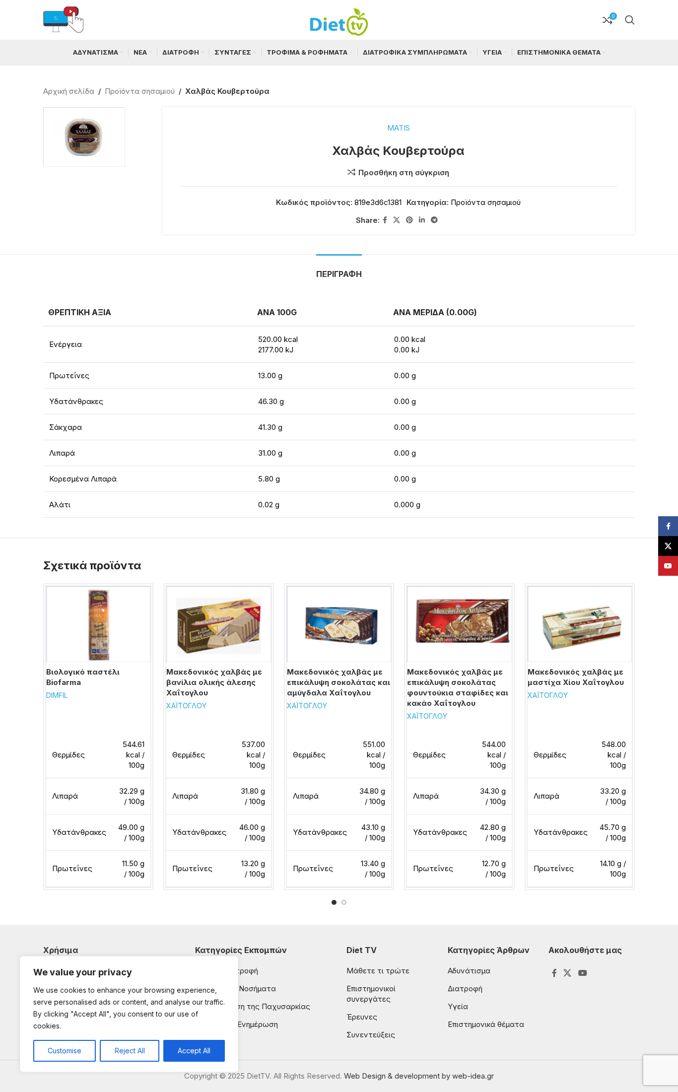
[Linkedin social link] (422, 220)
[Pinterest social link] (409, 220)
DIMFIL (57, 695)
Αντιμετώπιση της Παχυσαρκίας (252, 1006)
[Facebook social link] (385, 220)
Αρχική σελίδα (68, 91)
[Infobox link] (63, 20)
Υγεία (458, 1006)
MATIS (398, 128)
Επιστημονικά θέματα (486, 1024)
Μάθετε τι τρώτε (377, 970)
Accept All (194, 1050)
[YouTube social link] (582, 972)
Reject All (130, 1050)
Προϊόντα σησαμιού (140, 91)
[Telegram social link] (434, 220)
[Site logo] (339, 19)
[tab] (339, 269)
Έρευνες (361, 1017)
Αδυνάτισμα (469, 970)
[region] (129, 1014)
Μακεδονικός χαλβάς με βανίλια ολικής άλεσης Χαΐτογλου (214, 682)
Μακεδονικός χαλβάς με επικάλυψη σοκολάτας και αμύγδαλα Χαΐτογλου (338, 682)
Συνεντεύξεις (370, 1034)
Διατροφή (465, 988)
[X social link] (396, 220)
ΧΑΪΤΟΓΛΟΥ (186, 705)
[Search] (630, 20)
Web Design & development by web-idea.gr (419, 1076)
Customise (64, 1050)
